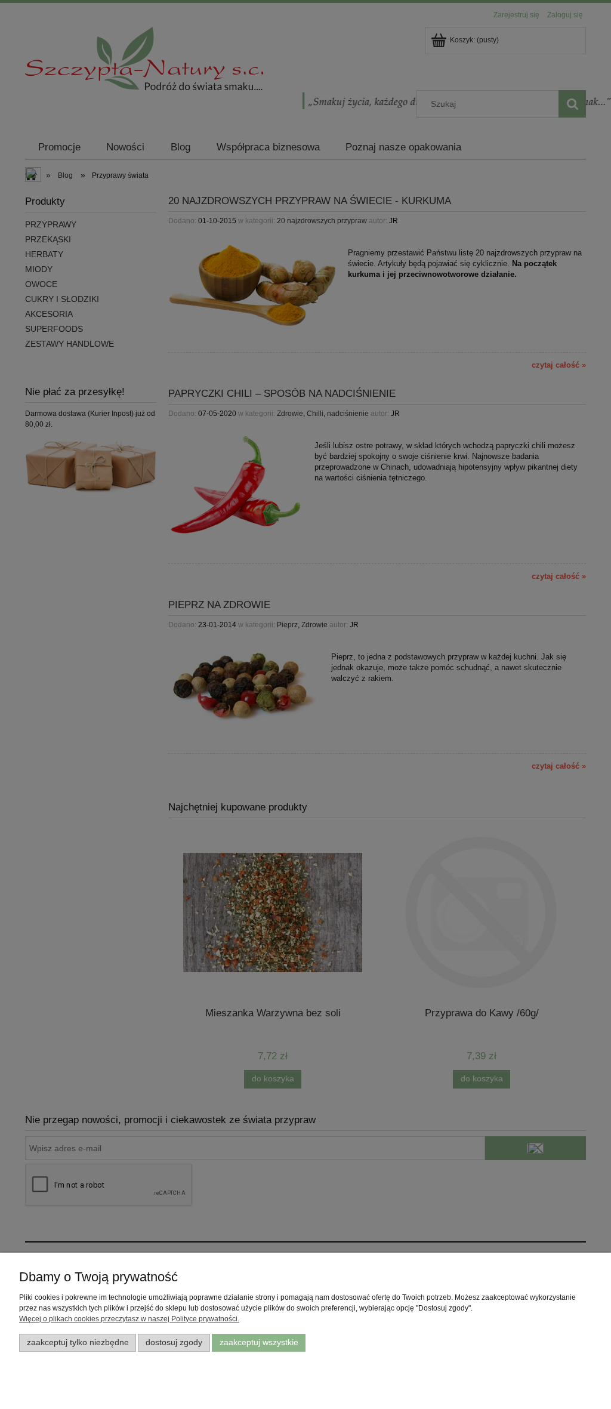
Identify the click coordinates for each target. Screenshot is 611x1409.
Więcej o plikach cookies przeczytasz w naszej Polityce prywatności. (129, 1319)
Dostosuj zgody (174, 1342)
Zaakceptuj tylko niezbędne (78, 1342)
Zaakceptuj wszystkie (259, 1342)
